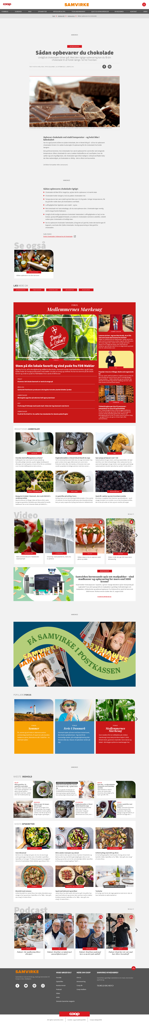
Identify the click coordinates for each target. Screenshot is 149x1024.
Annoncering (81, 981)
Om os (79, 977)
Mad (29, 11)
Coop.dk (79, 985)
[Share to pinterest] (109, 67)
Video (58, 993)
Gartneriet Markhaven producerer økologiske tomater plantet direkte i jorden (45, 390)
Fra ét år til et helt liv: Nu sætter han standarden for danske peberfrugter (43, 414)
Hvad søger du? (64, 972)
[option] (33, 264)
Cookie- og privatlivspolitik (77, 1020)
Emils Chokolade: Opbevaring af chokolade (58, 236)
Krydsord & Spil (59, 11)
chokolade (53, 290)
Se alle (130, 514)
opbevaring (74, 46)
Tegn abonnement (78, 11)
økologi (21, 387)
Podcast (59, 989)
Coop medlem (81, 989)
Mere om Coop (84, 972)
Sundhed (18, 11)
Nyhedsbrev (119, 11)
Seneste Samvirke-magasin (65, 1001)
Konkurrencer (61, 985)
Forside (58, 977)
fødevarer (37, 290)
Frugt (20, 379)
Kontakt (133, 11)
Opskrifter (42, 11)
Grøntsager (22, 395)
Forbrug (5, 11)
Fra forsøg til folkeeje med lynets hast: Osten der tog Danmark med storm (43, 406)
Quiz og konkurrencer (100, 11)
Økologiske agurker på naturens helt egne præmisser (36, 398)
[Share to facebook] (104, 67)
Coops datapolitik (96, 1020)
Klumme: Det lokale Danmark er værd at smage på (35, 381)
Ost (19, 403)
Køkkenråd (61, 16)
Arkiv (145, 11)
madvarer (86, 290)
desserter (70, 290)
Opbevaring (71, 16)
